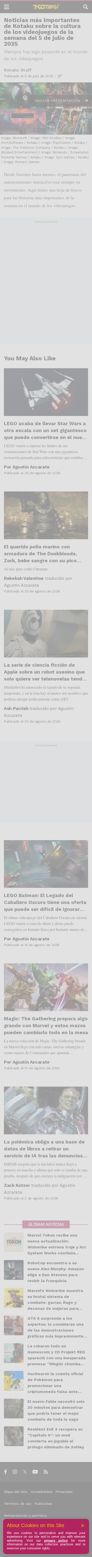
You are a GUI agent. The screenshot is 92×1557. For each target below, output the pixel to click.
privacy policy (56, 1540)
